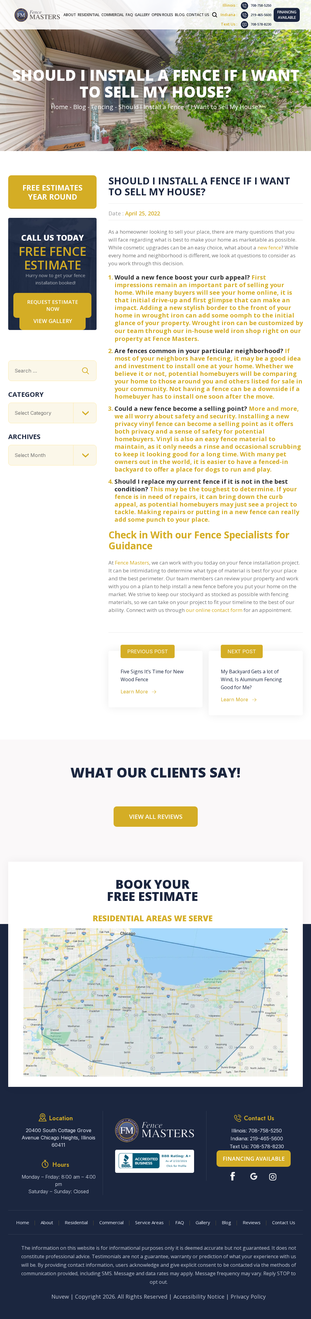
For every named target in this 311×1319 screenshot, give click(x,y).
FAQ (129, 14)
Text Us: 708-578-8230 (257, 1146)
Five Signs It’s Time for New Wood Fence (152, 675)
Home (22, 1222)
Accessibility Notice (198, 1296)
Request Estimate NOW (52, 305)
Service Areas (149, 1222)
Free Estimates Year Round (52, 192)
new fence (269, 247)
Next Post (241, 651)
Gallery (142, 14)
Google (254, 1176)
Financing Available (286, 14)
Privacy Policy (248, 1296)
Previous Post (147, 651)
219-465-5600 (261, 14)
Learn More (134, 692)
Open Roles (162, 14)
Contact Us (197, 14)
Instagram (273, 1176)
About (69, 14)
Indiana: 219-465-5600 (257, 1138)
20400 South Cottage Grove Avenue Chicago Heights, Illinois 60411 (58, 1137)
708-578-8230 (261, 24)
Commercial (112, 14)
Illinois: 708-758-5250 (256, 1131)
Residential (89, 14)
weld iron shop (237, 331)
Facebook (234, 1176)
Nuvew (60, 1296)
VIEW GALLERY (52, 321)
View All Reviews (156, 816)
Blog (180, 14)
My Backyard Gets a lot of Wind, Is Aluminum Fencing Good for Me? (251, 679)
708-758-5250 (261, 5)
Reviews (252, 1222)
